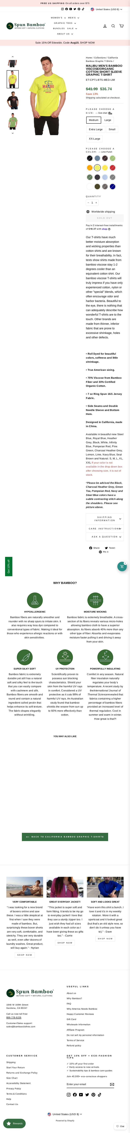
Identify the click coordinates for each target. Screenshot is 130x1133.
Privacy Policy (13, 1088)
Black (90, 158)
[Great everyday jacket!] (65, 887)
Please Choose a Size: (100, 111)
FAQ (69, 1003)
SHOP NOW (87, 42)
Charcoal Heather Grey (112, 177)
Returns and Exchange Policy (22, 1073)
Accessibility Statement (18, 1083)
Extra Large (96, 129)
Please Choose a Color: (100, 150)
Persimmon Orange (90, 168)
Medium (93, 120)
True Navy (112, 186)
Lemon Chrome (105, 168)
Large (107, 120)
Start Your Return (15, 1067)
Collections (100, 57)
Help (8, 1099)
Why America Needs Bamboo (82, 1009)
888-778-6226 (13, 1017)
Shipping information (104, 519)
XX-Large (94, 138)
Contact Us (12, 1104)
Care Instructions (105, 528)
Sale (71, 28)
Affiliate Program (75, 1030)
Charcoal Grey (105, 186)
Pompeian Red (112, 168)
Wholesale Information (78, 1024)
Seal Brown (105, 158)
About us (71, 993)
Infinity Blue (105, 177)
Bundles (59, 28)
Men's (72, 18)
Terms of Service (75, 1040)
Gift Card (71, 1019)
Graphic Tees (64, 23)
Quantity (93, 196)
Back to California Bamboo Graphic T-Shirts (67, 837)
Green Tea (112, 158)
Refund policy (74, 1045)
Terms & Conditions (16, 1094)
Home (89, 57)
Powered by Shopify (65, 1121)
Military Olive (97, 186)
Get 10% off (8, 566)
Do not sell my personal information (85, 1035)
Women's (57, 18)
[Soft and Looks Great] (105, 887)
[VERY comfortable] (24, 887)
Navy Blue (97, 177)
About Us (64, 34)
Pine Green (90, 177)
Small (112, 129)
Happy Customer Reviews (80, 1014)
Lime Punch (97, 168)
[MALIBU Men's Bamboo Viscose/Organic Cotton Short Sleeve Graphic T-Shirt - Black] (8, 798)
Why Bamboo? (74, 998)
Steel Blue (97, 158)
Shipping (90, 98)
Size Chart (11, 1078)
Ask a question (105, 536)
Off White (90, 186)
